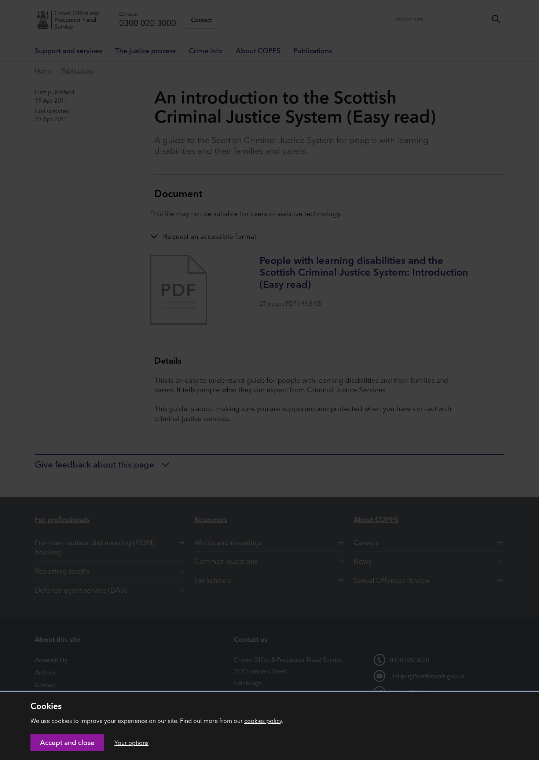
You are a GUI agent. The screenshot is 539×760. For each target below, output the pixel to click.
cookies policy (263, 720)
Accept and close (67, 742)
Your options (131, 742)
